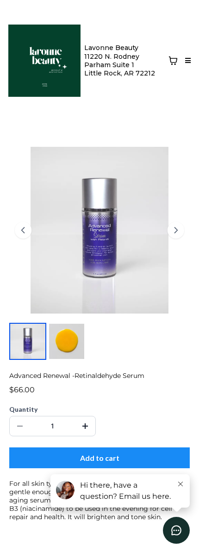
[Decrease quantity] (20, 426)
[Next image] (176, 230)
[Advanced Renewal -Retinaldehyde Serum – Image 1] (27, 341)
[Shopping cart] (173, 60)
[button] (186, 61)
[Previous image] (23, 230)
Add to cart (99, 457)
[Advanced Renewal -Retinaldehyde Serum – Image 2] (66, 341)
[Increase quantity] (85, 426)
